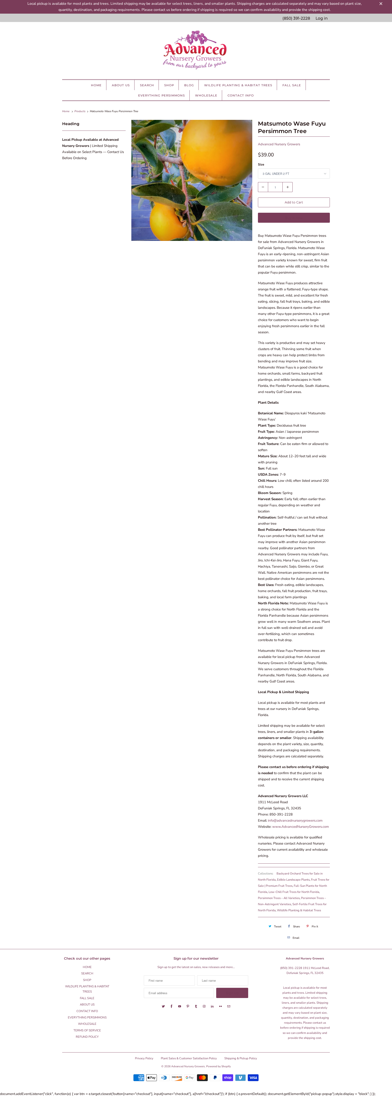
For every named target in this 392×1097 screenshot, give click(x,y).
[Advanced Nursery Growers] (196, 51)
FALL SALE (291, 85)
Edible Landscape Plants (293, 880)
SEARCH (147, 85)
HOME (96, 85)
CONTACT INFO (241, 95)
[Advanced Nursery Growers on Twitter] (163, 1006)
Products (80, 111)
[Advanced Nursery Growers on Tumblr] (196, 1006)
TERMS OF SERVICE (87, 1030)
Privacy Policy (144, 1058)
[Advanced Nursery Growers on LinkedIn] (212, 1006)
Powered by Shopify (218, 1066)
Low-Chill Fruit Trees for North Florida (294, 892)
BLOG (189, 85)
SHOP (169, 85)
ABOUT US (121, 85)
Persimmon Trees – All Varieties (279, 898)
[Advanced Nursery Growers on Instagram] (204, 1006)
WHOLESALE (206, 95)
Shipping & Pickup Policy (240, 1058)
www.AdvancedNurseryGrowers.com (300, 826)
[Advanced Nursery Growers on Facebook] (171, 1006)
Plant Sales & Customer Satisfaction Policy (189, 1058)
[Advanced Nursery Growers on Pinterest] (188, 1006)
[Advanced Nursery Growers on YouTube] (180, 1006)
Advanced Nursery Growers (279, 144)
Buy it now (293, 218)
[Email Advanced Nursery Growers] (229, 1006)
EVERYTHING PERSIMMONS (161, 95)
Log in (322, 18)
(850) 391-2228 (296, 18)
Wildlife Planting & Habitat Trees (299, 910)
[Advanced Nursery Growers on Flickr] (220, 1006)
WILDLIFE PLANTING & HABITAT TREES (238, 85)
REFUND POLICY (87, 1037)
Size (261, 164)
